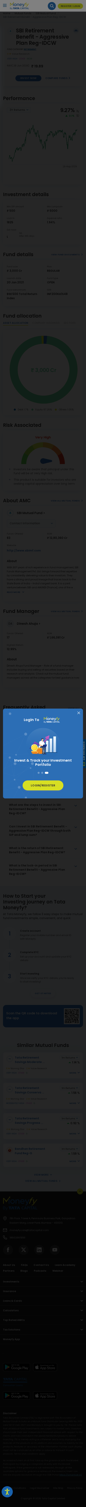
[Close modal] (78, 713)
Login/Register (43, 785)
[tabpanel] (43, 748)
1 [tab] (39, 773)
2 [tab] (42, 773)
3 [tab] (46, 773)
